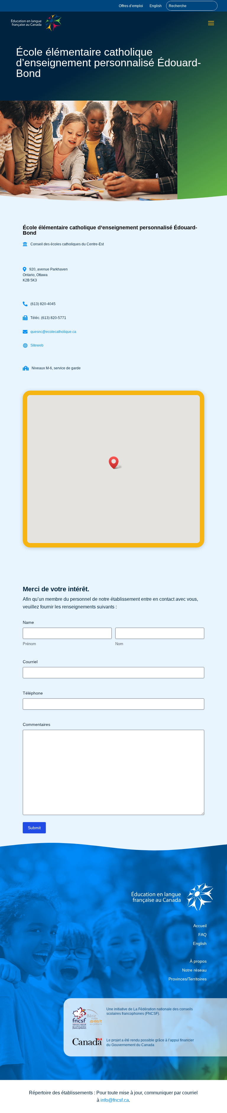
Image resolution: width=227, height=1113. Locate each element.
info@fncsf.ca (114, 1100)
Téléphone (33, 693)
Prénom (29, 644)
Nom (119, 644)
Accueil (200, 926)
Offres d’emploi (131, 6)
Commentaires (36, 724)
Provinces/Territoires (187, 979)
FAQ (202, 934)
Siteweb (36, 345)
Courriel (30, 661)
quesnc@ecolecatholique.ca (53, 332)
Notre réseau (194, 970)
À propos (198, 961)
